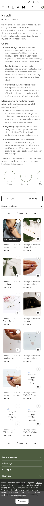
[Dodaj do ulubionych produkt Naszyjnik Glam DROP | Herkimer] (18, 258)
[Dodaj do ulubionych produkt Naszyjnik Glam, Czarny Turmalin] (18, 295)
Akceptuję (22, 501)
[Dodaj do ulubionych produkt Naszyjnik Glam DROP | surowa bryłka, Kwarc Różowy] (38, 332)
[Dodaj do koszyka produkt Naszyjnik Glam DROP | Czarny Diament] (38, 239)
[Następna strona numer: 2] (35, 213)
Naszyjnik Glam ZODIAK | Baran (29, 394)
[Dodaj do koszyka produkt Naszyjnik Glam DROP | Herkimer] (17, 276)
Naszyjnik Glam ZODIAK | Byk (9, 431)
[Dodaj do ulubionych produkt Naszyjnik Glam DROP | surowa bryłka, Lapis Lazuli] (18, 369)
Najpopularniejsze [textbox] (9, 206)
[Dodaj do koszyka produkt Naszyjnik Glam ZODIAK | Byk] (17, 424)
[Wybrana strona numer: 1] (22, 213)
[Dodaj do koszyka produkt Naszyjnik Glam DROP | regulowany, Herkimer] (17, 350)
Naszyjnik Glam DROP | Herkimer (11, 283)
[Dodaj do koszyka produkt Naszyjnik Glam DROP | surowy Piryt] (38, 313)
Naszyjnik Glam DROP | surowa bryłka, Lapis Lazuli (11, 394)
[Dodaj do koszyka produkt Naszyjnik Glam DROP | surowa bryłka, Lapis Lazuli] (17, 387)
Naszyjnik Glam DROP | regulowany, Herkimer (11, 357)
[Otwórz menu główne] (2, 7)
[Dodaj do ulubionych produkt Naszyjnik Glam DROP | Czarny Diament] (38, 221)
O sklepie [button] (6, 469)
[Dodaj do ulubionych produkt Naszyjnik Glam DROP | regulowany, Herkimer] (18, 332)
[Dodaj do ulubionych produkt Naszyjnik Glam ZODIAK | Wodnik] (38, 406)
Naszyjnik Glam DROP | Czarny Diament (32, 246)
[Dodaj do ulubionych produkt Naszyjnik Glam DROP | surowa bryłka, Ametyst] (38, 258)
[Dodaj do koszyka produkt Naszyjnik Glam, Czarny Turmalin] (17, 313)
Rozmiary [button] (6, 475)
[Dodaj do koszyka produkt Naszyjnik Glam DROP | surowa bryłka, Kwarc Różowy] (38, 350)
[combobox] (22, 206)
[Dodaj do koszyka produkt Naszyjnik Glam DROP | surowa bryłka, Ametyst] (38, 276)
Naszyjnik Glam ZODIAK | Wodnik (30, 431)
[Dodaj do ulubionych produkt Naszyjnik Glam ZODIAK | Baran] (38, 369)
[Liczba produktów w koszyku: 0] (42, 7)
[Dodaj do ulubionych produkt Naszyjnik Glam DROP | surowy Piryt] (38, 295)
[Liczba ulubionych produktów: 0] (37, 7)
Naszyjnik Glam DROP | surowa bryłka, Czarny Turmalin (11, 246)
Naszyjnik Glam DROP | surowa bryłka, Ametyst (32, 283)
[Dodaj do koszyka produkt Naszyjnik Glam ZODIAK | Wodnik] (38, 424)
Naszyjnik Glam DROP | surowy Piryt (32, 320)
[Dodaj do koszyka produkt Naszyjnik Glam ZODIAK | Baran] (38, 387)
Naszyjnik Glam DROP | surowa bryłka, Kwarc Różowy (32, 357)
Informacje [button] (7, 463)
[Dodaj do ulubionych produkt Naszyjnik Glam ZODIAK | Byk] (18, 406)
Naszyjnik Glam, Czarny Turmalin (9, 320)
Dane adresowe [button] (9, 457)
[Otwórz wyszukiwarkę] (32, 7)
